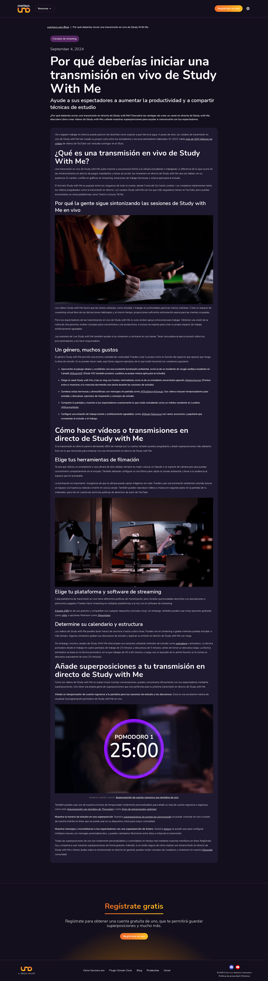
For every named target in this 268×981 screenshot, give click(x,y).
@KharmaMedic (69, 407)
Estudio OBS (62, 610)
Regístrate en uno (229, 8)
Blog (139, 970)
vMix (64, 615)
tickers (167, 828)
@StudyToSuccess (152, 414)
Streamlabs (104, 615)
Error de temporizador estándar (139, 809)
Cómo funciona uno (94, 970)
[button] (45, 8)
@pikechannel (193, 380)
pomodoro (181, 643)
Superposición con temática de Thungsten (90, 809)
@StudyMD (76, 373)
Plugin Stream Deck (120, 970)
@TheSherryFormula (152, 391)
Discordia (207, 849)
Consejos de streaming (65, 38)
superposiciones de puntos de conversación (147, 816)
